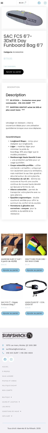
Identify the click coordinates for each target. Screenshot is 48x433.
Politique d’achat (9, 385)
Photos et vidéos (9, 381)
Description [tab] (13, 87)
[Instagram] (45, 3)
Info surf (6, 416)
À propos (6, 371)
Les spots (6, 406)
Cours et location (10, 402)
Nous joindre (7, 376)
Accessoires (18, 52)
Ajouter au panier (13, 72)
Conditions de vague (10, 411)
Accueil (5, 367)
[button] (2, 3)
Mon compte (7, 390)
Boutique (6, 397)
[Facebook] (39, 3)
